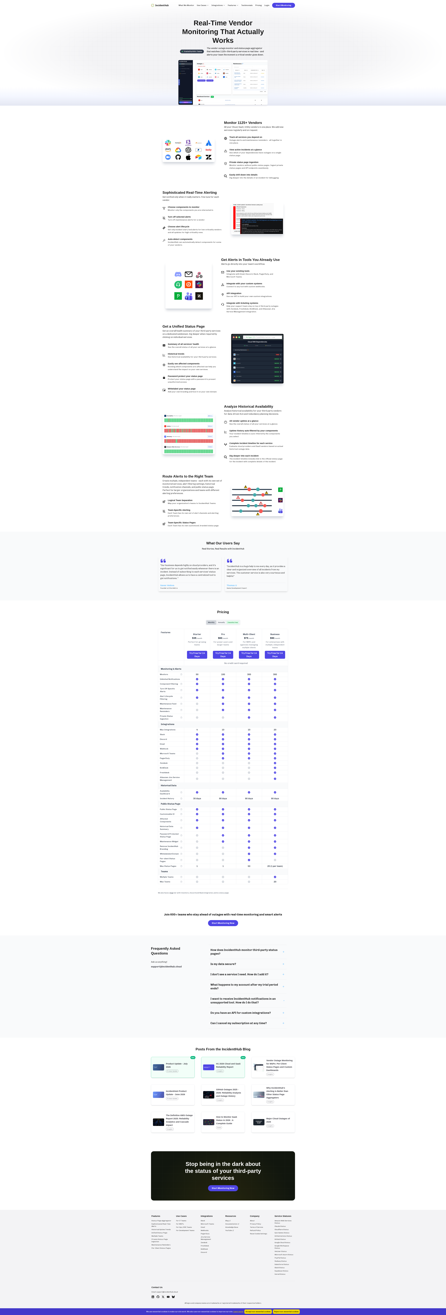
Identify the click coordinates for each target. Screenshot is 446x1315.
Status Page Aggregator (161, 1221)
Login (266, 5)
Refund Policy (255, 1230)
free (171, 893)
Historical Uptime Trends (161, 1230)
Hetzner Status (281, 1251)
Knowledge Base (231, 1227)
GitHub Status (280, 1239)
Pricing (258, 5)
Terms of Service (256, 1227)
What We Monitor (186, 5)
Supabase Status (281, 1271)
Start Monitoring (283, 5)
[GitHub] (158, 1296)
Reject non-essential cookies (286, 1312)
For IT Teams (181, 1221)
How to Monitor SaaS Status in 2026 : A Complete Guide (226, 1120)
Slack (203, 1221)
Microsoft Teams (207, 1224)
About (252, 1221)
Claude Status (280, 1226)
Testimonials (247, 5)
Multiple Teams (157, 1236)
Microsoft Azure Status (284, 1255)
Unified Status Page (159, 1233)
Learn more (238, 1312)
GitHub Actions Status (283, 1236)
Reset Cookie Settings (258, 1234)
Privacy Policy (255, 1224)
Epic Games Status (282, 1233)
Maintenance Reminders (161, 1245)
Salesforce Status (282, 1264)
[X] (163, 1296)
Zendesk (204, 1243)
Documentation (231, 1224)
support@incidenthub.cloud (166, 966)
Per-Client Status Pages (161, 1248)
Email (203, 1227)
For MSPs (180, 1224)
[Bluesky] (173, 1296)
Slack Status (280, 1268)
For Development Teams (185, 1230)
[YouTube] (168, 1296)
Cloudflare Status (282, 1230)
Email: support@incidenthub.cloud (164, 1292)
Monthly (211, 622)
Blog (227, 1221)
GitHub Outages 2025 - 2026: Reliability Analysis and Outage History (228, 1092)
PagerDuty (205, 1234)
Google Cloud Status (282, 1243)
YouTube (228, 1230)
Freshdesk (205, 1246)
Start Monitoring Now (223, 923)
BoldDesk (204, 1249)
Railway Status (281, 1261)
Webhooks (205, 1230)
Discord (204, 1252)
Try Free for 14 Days (197, 655)
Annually (221, 622)
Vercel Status (280, 1274)
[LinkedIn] (152, 1296)
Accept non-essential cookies (258, 1312)
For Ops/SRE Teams (184, 1227)
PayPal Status (280, 1258)
